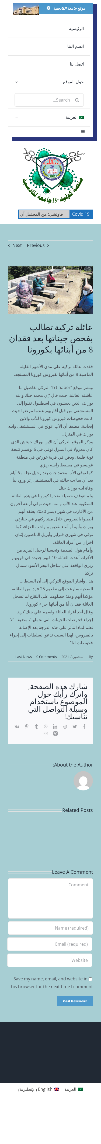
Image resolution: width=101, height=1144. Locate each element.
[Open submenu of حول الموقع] (16, 82)
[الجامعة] (26, 5)
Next (17, 245)
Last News (23, 656)
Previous (36, 245)
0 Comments (46, 656)
